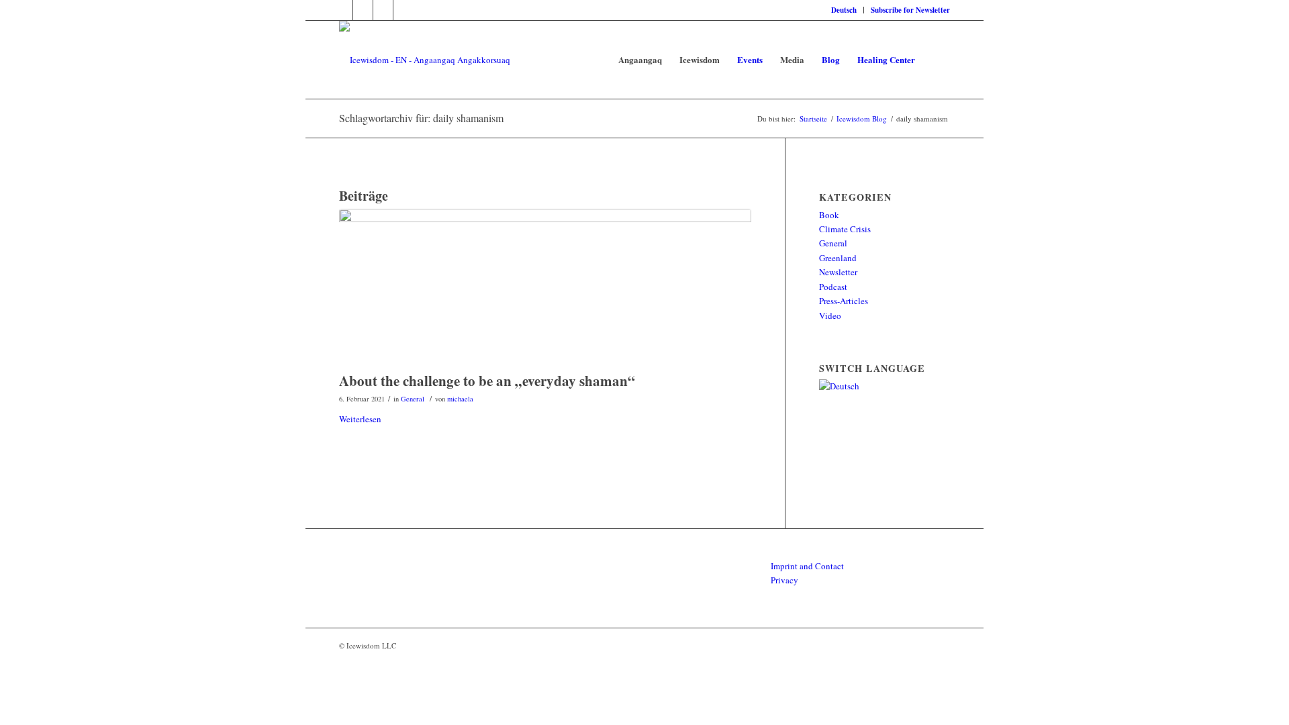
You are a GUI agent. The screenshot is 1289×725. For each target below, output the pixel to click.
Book (829, 215)
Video (830, 315)
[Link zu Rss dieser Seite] (363, 10)
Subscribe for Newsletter (910, 10)
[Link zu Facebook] (342, 10)
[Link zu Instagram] (383, 10)
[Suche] (937, 60)
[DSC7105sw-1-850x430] (545, 287)
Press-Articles (843, 301)
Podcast (833, 287)
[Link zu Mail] (403, 10)
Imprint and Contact (807, 566)
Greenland (838, 258)
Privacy (784, 580)
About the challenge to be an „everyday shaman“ (487, 381)
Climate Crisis (845, 229)
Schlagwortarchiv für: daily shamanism (421, 118)
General (412, 398)
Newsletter (838, 272)
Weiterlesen (360, 419)
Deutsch (844, 10)
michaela (460, 398)
